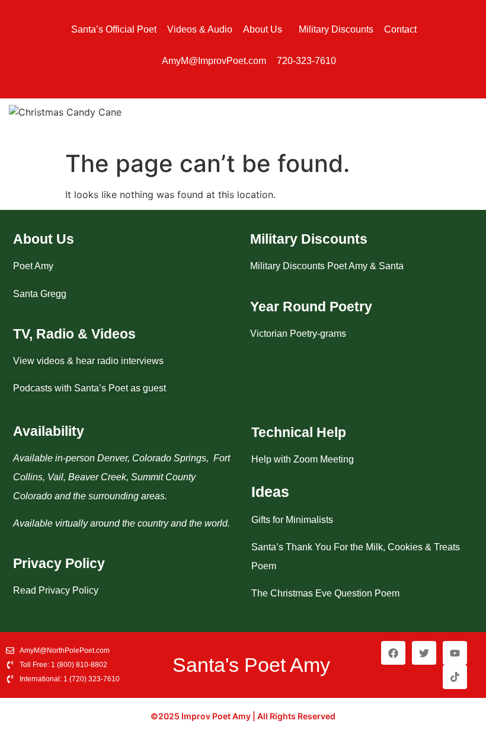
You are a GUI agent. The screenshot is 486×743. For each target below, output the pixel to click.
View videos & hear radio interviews (88, 361)
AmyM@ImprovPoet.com (214, 61)
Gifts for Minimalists (292, 520)
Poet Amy (33, 266)
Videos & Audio (199, 29)
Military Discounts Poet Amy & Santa (327, 266)
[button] (265, 30)
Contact (400, 29)
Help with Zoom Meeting (302, 459)
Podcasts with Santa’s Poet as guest (89, 388)
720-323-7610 (306, 61)
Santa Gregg (39, 294)
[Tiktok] (455, 677)
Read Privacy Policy (55, 590)
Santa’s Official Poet (113, 29)
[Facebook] (393, 653)
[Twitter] (424, 653)
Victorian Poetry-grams (298, 334)
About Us (262, 29)
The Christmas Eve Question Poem (325, 593)
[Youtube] (455, 653)
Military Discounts (336, 29)
